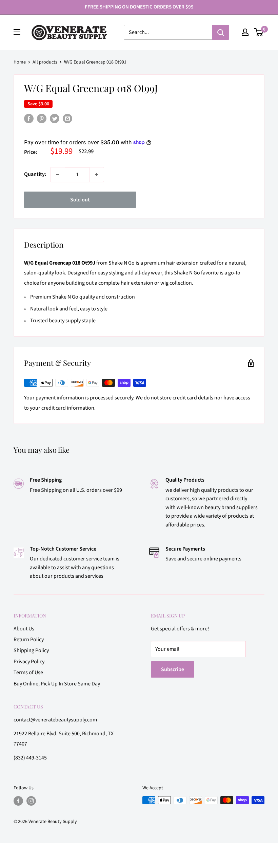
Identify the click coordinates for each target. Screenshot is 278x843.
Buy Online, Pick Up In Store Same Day (57, 683)
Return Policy (29, 639)
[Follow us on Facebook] (18, 801)
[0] (259, 32)
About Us (24, 628)
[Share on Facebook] (29, 118)
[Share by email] (67, 118)
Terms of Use (28, 672)
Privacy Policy (29, 661)
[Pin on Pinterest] (41, 118)
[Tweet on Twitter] (54, 118)
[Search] (220, 32)
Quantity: (35, 174)
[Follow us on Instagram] (31, 801)
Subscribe (172, 669)
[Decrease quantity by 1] (58, 174)
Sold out (80, 199)
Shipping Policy (31, 650)
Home (20, 62)
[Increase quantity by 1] (97, 174)
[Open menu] (17, 32)
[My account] (245, 32)
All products (45, 62)
